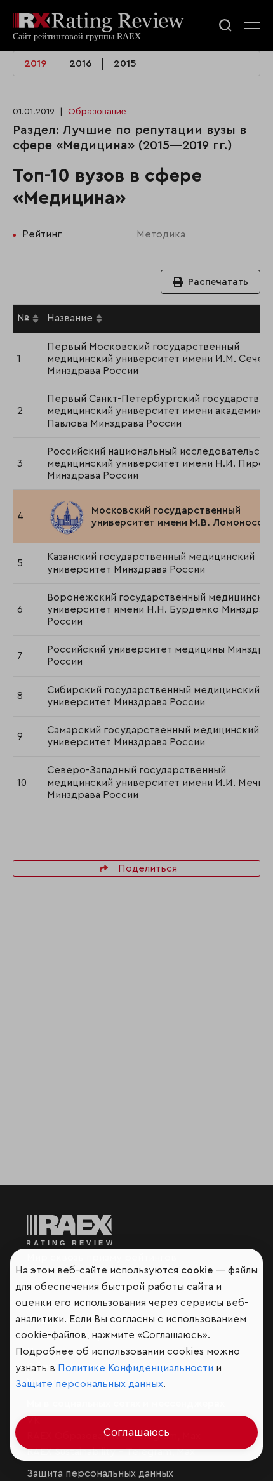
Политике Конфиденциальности (135, 1368)
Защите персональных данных (89, 1384)
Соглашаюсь (136, 1432)
